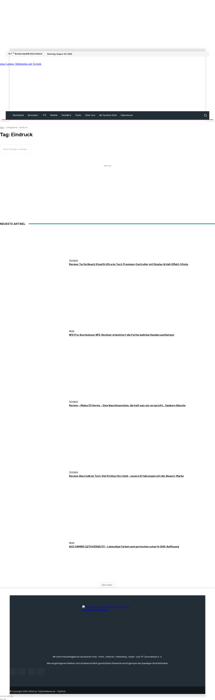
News (71, 331)
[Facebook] (195, 54)
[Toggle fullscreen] (8, 696)
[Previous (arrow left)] (1, 699)
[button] (205, 115)
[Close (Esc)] (1, 696)
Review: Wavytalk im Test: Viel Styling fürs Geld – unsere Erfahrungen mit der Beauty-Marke (126, 476)
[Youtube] (207, 54)
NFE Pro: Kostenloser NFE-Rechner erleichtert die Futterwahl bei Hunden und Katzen (121, 334)
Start (2, 127)
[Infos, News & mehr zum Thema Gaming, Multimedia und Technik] (39, 84)
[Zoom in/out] (11, 696)
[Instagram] (199, 54)
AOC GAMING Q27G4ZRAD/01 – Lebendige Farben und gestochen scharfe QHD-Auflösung (124, 546)
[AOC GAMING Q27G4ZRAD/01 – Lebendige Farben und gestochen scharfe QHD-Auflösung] (33, 545)
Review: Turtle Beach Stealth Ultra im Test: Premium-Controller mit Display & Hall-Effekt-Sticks (128, 264)
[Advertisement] (136, 84)
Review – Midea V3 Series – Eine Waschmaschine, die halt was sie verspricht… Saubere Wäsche (127, 405)
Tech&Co (73, 260)
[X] (203, 54)
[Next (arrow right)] (4, 699)
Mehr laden (107, 584)
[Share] (4, 696)
